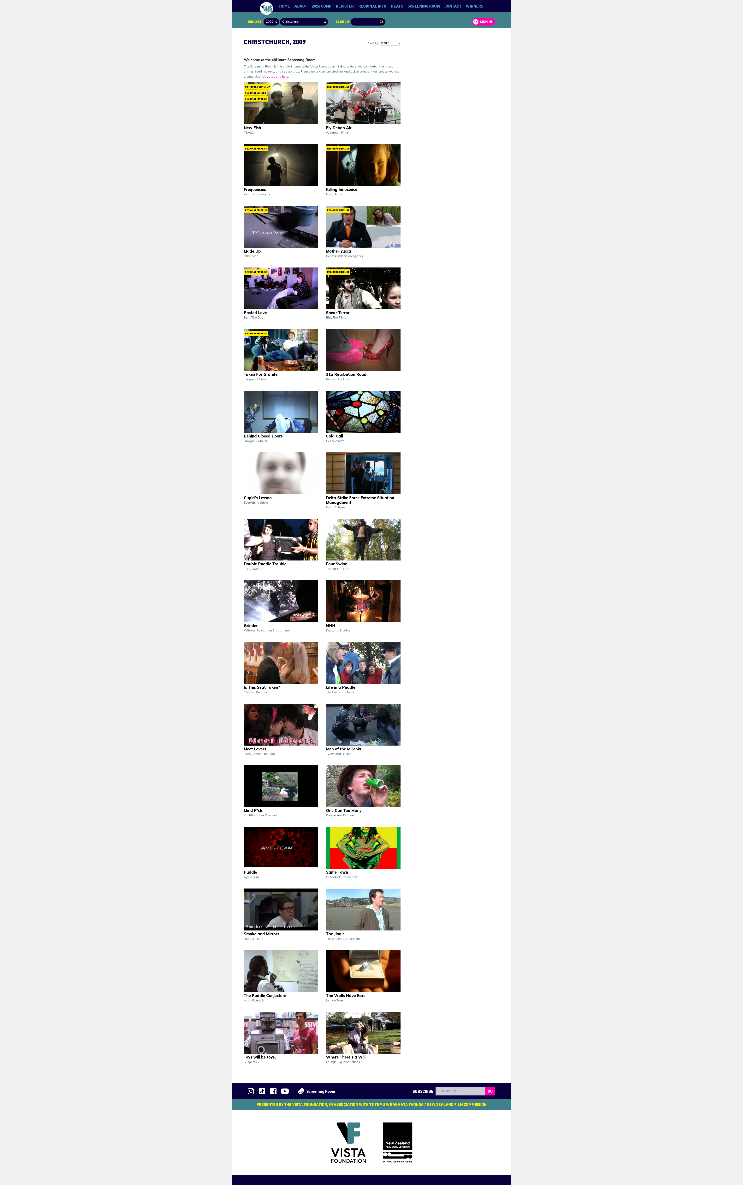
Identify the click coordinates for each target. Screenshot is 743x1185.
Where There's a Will (346, 1057)
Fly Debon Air (338, 128)
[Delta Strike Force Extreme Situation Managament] (363, 473)
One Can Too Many (344, 811)
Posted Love (255, 313)
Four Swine (336, 564)
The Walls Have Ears (345, 996)
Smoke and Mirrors (261, 934)
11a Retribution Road (346, 375)
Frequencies (255, 190)
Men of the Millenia (343, 749)
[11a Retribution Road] (363, 350)
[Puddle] (281, 848)
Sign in (486, 21)
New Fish (252, 128)
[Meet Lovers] (281, 725)
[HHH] (363, 601)
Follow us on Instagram (251, 1091)
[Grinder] (281, 601)
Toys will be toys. (260, 1057)
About (300, 6)
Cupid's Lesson (258, 498)
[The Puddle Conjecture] (281, 971)
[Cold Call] (363, 412)
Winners (474, 6)
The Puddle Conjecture (265, 996)
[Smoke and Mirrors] (281, 909)
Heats (397, 6)
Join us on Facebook (273, 1091)
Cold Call (334, 436)
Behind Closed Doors (263, 436)
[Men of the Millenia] (363, 725)
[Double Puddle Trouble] (281, 540)
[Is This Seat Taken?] (281, 663)
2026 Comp (321, 6)
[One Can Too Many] (363, 786)
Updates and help (275, 76)
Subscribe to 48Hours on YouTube (285, 1091)
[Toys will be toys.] (281, 1033)
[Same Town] (363, 848)
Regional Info (372, 6)
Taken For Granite (260, 375)
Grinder (251, 626)
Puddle (250, 873)
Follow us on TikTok (262, 1091)
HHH (330, 626)
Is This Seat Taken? (262, 688)
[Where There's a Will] (363, 1033)
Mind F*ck (253, 811)
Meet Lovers (255, 749)
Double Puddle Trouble (265, 564)
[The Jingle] (363, 909)
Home (284, 6)
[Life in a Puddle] (363, 663)
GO (490, 1091)
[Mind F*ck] (281, 786)
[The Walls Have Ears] (363, 971)
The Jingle (335, 934)
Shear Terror (337, 313)
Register (345, 6)
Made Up (252, 252)
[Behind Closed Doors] (281, 412)
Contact (452, 6)
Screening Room (424, 6)
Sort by (373, 43)
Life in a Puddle (340, 688)
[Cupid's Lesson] (281, 473)
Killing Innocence (341, 190)
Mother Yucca (338, 252)
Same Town (337, 873)
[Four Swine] (363, 540)
